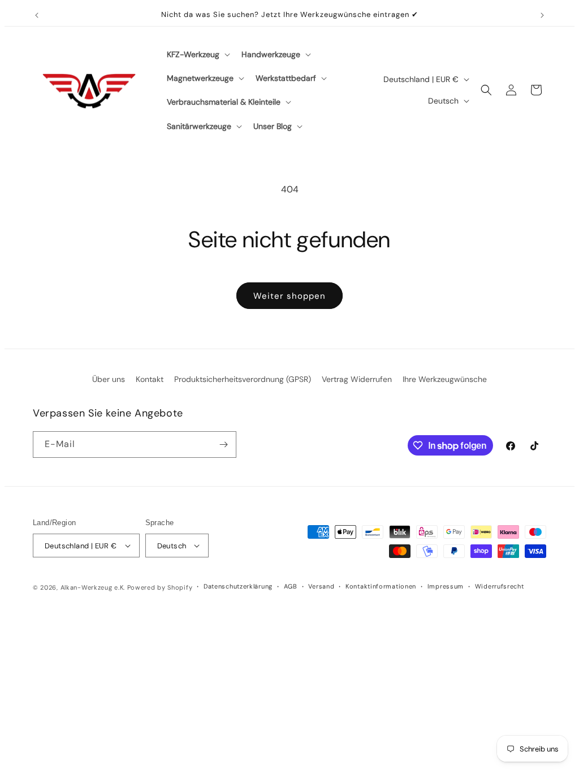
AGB (290, 586)
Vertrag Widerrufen (357, 379)
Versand (321, 586)
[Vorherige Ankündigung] (36, 15)
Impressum (445, 586)
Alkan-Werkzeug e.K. (94, 587)
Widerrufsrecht (499, 586)
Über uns (108, 379)
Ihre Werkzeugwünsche (445, 379)
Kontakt (149, 379)
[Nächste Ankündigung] (542, 15)
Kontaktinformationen (380, 586)
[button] (197, 54)
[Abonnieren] (223, 444)
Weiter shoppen (289, 296)
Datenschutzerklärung (238, 586)
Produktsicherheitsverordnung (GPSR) (242, 379)
